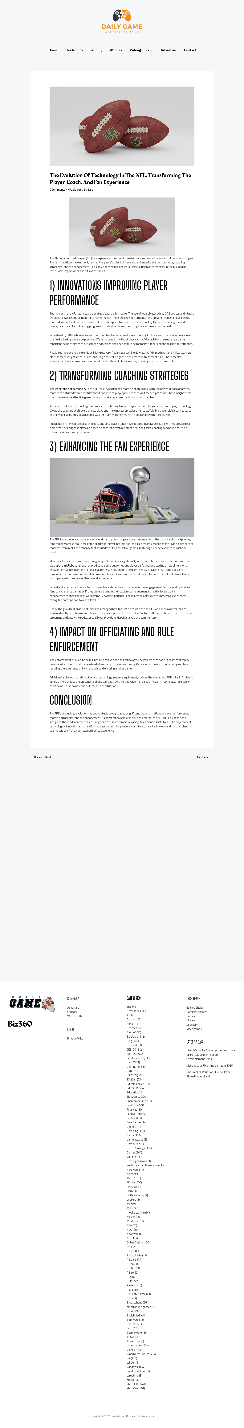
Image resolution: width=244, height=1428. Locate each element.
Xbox (130, 1379)
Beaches (132, 1028)
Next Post (205, 757)
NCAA (130, 1229)
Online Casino (135, 1242)
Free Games (134, 1122)
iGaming (132, 1174)
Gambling (132, 1131)
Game (130, 1135)
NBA (129, 1225)
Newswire (133, 1234)
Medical (131, 1204)
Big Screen (133, 1036)
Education (133, 1092)
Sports (77, 189)
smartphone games (139, 1307)
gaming (131, 1156)
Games (131, 1152)
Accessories (134, 1011)
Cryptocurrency (136, 1058)
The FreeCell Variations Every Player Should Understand (208, 1074)
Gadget (131, 1126)
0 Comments (57, 189)
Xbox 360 (132, 1384)
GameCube (133, 1144)
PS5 (129, 1277)
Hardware (133, 1169)
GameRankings (136, 1148)
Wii (128, 1358)
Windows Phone (136, 1371)
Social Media (134, 1315)
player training (137, 335)
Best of (131, 1032)
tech (129, 1328)
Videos (131, 1350)
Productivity (134, 1255)
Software (133, 1319)
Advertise (73, 1007)
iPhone (131, 1182)
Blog (129, 1041)
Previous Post (41, 757)
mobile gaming (136, 1212)
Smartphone (134, 1302)
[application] (151, 50)
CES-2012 (133, 1049)
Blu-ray (131, 1045)
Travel (130, 1337)
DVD (129, 1071)
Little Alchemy (135, 1195)
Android (131, 1019)
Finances (132, 1109)
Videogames (134, 1345)
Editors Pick (134, 1088)
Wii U (130, 1362)
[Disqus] (122, 813)
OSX (129, 1247)
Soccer (131, 1311)
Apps (130, 1024)
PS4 (129, 1272)
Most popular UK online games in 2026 (209, 1065)
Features (132, 1105)
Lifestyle (132, 1187)
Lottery (131, 1199)
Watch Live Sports (138, 1354)
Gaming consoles (137, 1161)
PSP (129, 1281)
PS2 (129, 1264)
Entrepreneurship (137, 1101)
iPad (129, 1178)
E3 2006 (131, 1075)
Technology (134, 1332)
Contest (132, 1053)
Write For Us (74, 1016)
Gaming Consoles (196, 1012)
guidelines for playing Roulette (145, 1165)
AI (128, 1015)
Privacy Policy (75, 1038)
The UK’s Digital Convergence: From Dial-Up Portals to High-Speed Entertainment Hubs (210, 1055)
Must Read (133, 1221)
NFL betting (73, 565)
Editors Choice (135, 1084)
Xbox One (132, 1388)
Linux (130, 1191)
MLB (129, 1208)
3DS (129, 1006)
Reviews (132, 1285)
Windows (132, 1367)
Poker (130, 1251)
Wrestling (133, 1375)
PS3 (129, 1268)
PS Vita (131, 1259)
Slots (130, 1298)
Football (132, 1118)
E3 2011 (131, 1079)
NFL (70, 189)
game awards (135, 1139)
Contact (72, 1012)
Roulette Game (136, 1294)
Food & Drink (134, 1114)
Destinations (135, 1066)
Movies (131, 1216)
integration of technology (70, 389)
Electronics (133, 1096)
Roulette (132, 1289)
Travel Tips (133, 1341)
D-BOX (131, 1062)
